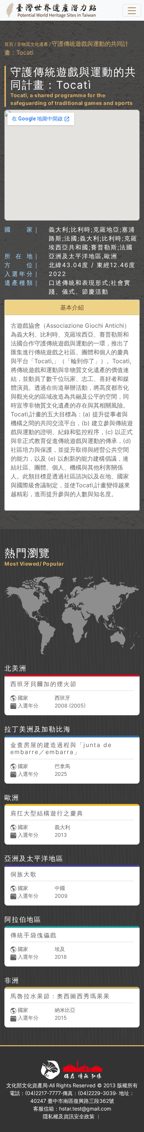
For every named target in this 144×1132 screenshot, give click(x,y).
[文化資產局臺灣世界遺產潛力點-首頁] (49, 10)
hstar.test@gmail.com (85, 1108)
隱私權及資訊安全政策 (69, 1116)
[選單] (131, 10)
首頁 (8, 44)
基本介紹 (72, 307)
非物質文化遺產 (32, 44)
